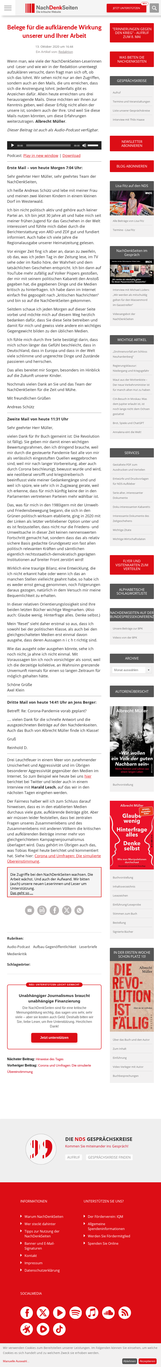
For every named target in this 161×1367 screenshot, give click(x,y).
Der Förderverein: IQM (105, 1216)
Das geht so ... (21, 892)
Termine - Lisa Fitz (124, 230)
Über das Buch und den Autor (131, 1040)
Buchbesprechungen (126, 1076)
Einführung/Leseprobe (127, 904)
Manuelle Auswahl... (16, 1361)
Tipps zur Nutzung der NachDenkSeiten (42, 1233)
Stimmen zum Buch (125, 913)
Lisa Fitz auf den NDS (132, 185)
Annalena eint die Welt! (127, 432)
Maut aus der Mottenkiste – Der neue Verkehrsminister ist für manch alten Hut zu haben (131, 385)
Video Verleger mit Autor (128, 1067)
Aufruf (117, 92)
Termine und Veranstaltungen (131, 101)
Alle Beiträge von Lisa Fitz (128, 221)
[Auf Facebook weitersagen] (54, 914)
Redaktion (65, 52)
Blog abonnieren (132, 166)
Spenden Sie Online (103, 1243)
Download (71, 155)
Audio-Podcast (18, 946)
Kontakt (31, 1255)
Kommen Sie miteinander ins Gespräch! (97, 1146)
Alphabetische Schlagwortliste (132, 591)
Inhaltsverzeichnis (124, 886)
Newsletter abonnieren (131, 143)
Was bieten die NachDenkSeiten (132, 59)
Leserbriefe (88, 946)
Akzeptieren (147, 1361)
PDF (42, 910)
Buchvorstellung (123, 784)
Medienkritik (17, 954)
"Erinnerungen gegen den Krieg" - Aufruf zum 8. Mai (132, 33)
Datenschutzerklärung (42, 1270)
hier (87, 776)
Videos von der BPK (125, 637)
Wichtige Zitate (122, 530)
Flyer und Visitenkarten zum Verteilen (132, 565)
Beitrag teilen (29, 910)
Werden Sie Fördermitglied (109, 1236)
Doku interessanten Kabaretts (131, 507)
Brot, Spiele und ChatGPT (128, 423)
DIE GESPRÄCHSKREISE (98, 1138)
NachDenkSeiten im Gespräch (131, 252)
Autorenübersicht (132, 691)
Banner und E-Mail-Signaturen (40, 1246)
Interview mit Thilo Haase (128, 119)
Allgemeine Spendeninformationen (106, 1226)
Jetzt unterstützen (129, 7)
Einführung (120, 1058)
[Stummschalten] (84, 145)
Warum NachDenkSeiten (44, 1216)
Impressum (34, 1263)
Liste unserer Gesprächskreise (131, 110)
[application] (54, 145)
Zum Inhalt (119, 1049)
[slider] (93, 145)
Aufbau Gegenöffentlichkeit (54, 946)
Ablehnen (129, 1361)
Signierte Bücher (123, 932)
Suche (154, 8)
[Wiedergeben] (12, 145)
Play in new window (40, 155)
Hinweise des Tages (50, 1059)
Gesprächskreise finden (109, 1157)
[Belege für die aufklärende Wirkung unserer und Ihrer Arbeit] (79, 914)
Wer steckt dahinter (40, 1224)
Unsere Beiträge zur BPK (128, 628)
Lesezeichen (120, 895)
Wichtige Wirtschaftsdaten (129, 539)
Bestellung (119, 923)
